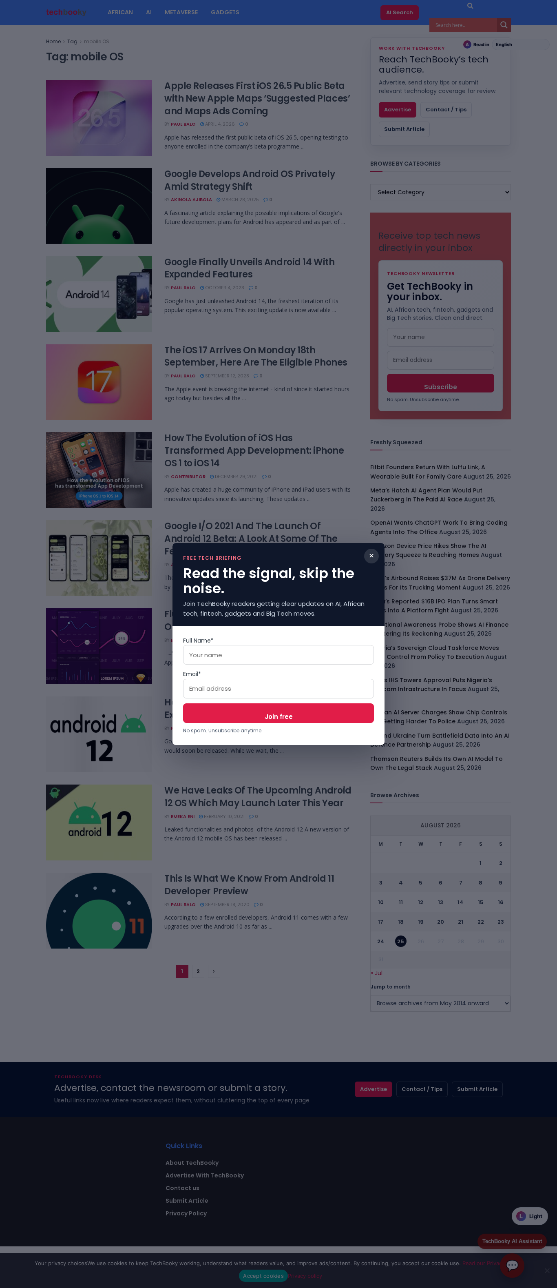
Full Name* (198, 640)
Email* (192, 674)
